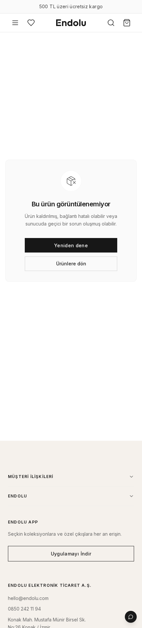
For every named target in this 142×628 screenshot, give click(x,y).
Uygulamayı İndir (71, 553)
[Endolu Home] (71, 22)
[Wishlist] (31, 22)
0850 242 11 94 (24, 609)
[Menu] (15, 22)
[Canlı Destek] (131, 617)
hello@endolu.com (28, 598)
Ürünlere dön (71, 263)
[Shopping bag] (127, 22)
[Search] (111, 22)
